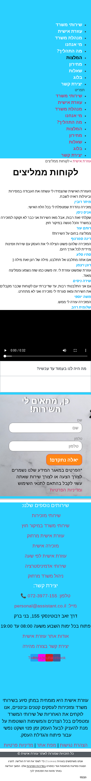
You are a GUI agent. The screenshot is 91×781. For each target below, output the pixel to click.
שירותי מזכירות (45, 515)
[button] (45, 89)
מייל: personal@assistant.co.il (45, 605)
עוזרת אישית (70, 31)
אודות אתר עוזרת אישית (46, 636)
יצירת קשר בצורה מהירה (46, 646)
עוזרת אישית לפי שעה (45, 555)
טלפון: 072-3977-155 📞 (45, 595)
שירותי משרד (69, 24)
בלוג (77, 77)
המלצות (74, 57)
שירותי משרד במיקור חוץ (45, 525)
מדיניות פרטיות (18, 745)
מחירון (75, 64)
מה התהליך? (69, 51)
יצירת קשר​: (45, 585)
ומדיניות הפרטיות (66, 489)
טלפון (78, 438)
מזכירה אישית (45, 545)
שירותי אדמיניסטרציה (45, 566)
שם (79, 420)
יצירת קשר (71, 84)
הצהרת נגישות (73, 745)
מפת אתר (46, 745)
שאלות (75, 71)
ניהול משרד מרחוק (45, 575)
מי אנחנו (73, 44)
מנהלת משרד (68, 38)
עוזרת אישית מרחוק (45, 535)
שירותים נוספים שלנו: (45, 505)
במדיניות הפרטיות (36, 766)
